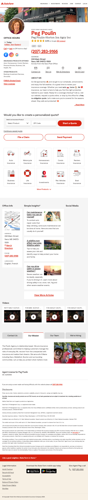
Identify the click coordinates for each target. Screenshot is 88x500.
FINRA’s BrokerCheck (12, 81)
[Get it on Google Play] (49, 471)
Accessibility (6, 476)
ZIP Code (37, 123)
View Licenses (9, 84)
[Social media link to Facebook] (6, 54)
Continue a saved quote (13, 131)
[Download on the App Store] (33, 471)
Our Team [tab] (54, 336)
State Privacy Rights (9, 485)
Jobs (71, 3)
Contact (78, 3)
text (10, 49)
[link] (7, 4)
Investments (55, 3)
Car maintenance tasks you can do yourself (34, 214)
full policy (75, 432)
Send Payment (64, 137)
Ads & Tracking (7, 469)
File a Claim (23, 137)
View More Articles (44, 295)
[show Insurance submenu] (49, 3)
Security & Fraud (8, 472)
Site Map (5, 488)
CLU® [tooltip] (39, 46)
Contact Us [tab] (12, 336)
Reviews (65, 3)
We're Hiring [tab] (75, 336)
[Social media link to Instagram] (11, 54)
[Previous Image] (58, 353)
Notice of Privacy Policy (10, 482)
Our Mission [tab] (33, 336)
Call (5, 49)
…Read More (79, 105)
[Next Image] (81, 353)
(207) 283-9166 (44, 52)
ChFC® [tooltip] (34, 46)
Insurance (44, 3)
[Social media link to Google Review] (17, 54)
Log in (85, 3)
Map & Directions (9, 247)
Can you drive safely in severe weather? (33, 268)
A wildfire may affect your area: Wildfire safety (34, 243)
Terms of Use (6, 479)
